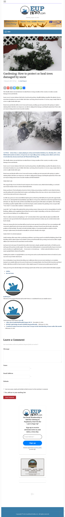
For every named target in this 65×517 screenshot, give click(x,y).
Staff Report (23, 81)
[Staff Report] (13, 285)
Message (6, 349)
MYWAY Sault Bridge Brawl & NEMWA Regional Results (21, 324)
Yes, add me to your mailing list (15, 392)
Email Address (8, 373)
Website (6, 381)
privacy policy (38, 447)
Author (8, 271)
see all (21, 320)
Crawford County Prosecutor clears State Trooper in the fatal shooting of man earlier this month (34, 326)
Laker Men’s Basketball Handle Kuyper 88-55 (19, 322)
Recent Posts (10, 273)
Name (5, 365)
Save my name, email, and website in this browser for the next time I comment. (26, 389)
